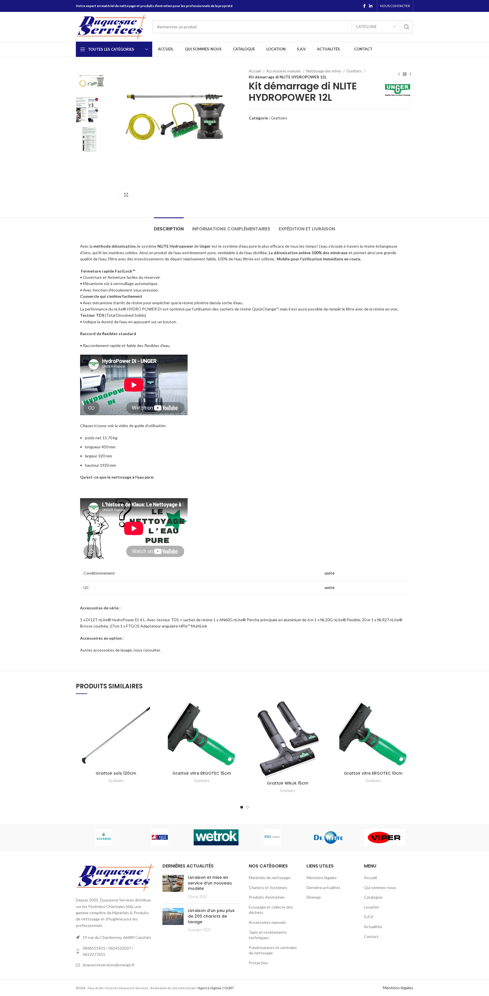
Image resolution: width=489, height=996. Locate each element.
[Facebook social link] (364, 6)
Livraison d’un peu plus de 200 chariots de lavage (211, 916)
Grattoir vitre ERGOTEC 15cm (201, 773)
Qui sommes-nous (380, 887)
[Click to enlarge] (126, 195)
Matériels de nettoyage (269, 877)
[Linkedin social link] (370, 6)
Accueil (255, 71)
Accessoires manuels (284, 71)
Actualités (373, 926)
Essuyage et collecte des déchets (271, 910)
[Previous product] (399, 74)
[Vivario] (104, 837)
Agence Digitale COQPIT (216, 988)
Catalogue (373, 897)
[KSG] (272, 837)
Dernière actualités (323, 887)
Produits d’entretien (267, 897)
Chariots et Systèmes (268, 887)
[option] (93, 80)
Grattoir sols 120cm (116, 773)
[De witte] (329, 837)
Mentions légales (321, 877)
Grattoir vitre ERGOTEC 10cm (373, 773)
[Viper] (385, 837)
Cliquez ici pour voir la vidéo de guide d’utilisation (123, 425)
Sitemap (313, 897)
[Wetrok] (216, 837)
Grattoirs (354, 71)
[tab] (169, 226)
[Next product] (410, 74)
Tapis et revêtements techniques (268, 935)
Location (371, 907)
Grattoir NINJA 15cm (287, 783)
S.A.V (368, 916)
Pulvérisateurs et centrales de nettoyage (273, 950)
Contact (371, 936)
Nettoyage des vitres (324, 71)
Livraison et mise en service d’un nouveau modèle (210, 883)
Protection (258, 962)
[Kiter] (160, 837)
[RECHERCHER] (406, 26)
